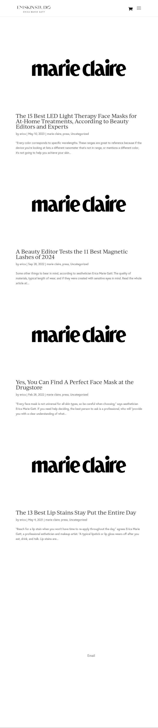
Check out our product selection (36, 642)
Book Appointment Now (31, 628)
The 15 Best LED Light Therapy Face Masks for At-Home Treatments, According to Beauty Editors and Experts (76, 121)
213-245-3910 (33, 618)
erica (23, 134)
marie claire (54, 134)
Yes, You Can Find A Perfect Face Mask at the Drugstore (75, 384)
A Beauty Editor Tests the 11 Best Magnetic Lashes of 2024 (72, 254)
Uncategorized (80, 134)
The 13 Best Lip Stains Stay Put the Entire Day (76, 512)
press (66, 134)
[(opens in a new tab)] (79, 67)
